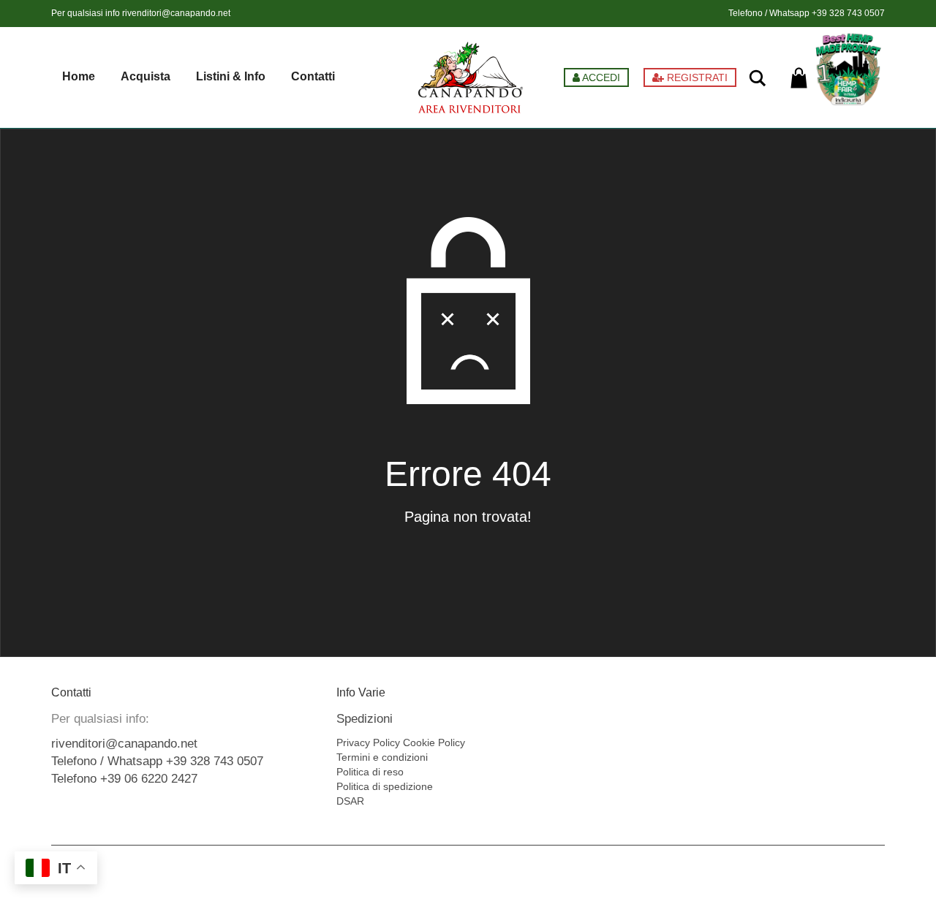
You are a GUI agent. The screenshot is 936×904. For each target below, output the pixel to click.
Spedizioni (364, 719)
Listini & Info (230, 76)
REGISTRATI (696, 77)
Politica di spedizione (384, 786)
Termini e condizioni (382, 757)
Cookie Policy (434, 742)
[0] (799, 78)
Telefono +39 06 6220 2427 (124, 779)
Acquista (145, 76)
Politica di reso (370, 772)
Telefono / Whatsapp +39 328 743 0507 (157, 761)
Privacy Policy (368, 742)
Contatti (313, 76)
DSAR (350, 801)
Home (78, 76)
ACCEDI (600, 77)
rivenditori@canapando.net (176, 13)
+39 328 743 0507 (848, 13)
